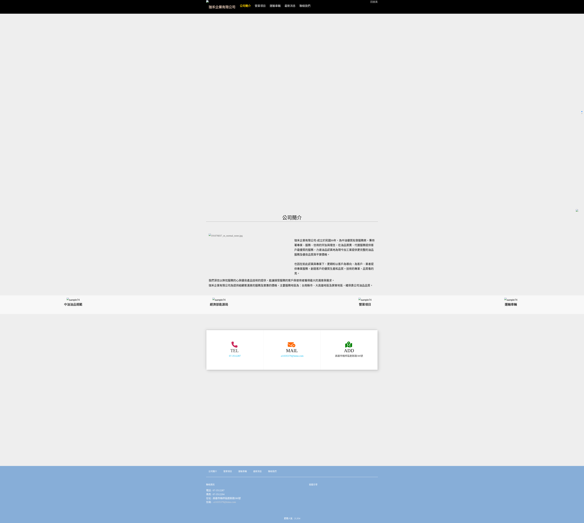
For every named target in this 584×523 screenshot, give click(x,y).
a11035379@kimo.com (292, 356)
